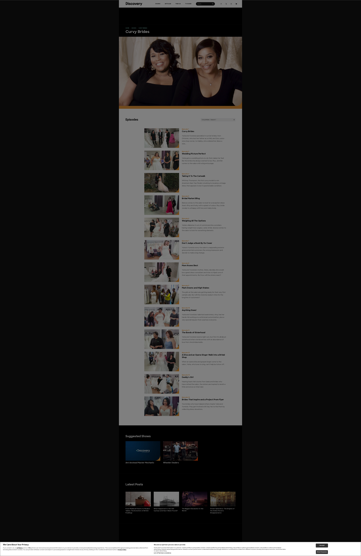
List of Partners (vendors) (162, 553)
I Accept (322, 545)
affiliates (20, 548)
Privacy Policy (122, 549)
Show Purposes (322, 552)
